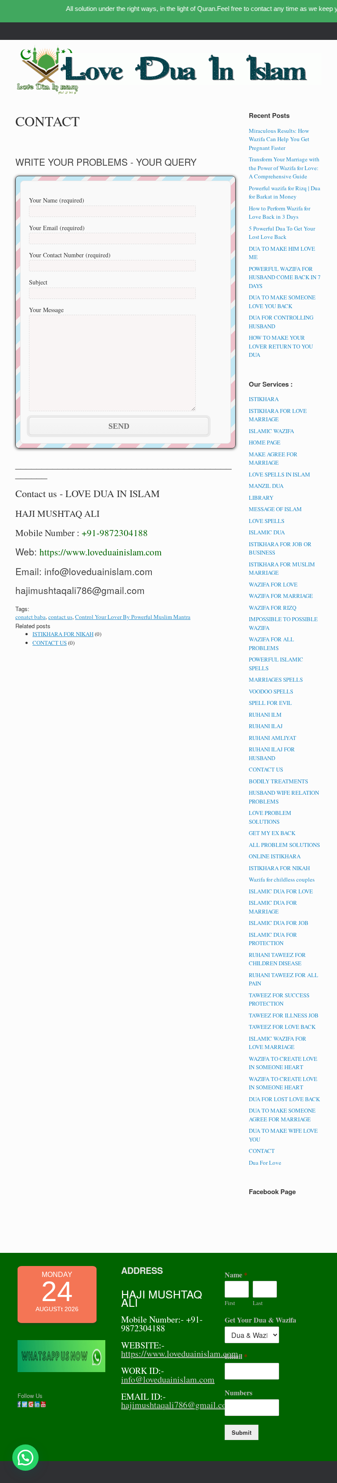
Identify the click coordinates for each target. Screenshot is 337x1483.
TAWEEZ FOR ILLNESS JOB (284, 1015)
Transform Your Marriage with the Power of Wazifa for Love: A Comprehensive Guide (284, 167)
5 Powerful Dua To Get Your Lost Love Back (282, 232)
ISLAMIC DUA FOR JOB (278, 923)
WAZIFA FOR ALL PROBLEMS (271, 643)
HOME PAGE (264, 442)
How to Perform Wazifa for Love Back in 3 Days (279, 212)
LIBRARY (261, 497)
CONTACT (262, 1151)
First (230, 1303)
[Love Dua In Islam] (48, 70)
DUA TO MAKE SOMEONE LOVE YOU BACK (282, 301)
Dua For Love (265, 1162)
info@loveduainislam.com (168, 1379)
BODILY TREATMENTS (278, 781)
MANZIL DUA (266, 486)
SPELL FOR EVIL (270, 703)
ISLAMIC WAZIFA (271, 431)
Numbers (238, 1393)
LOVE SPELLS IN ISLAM (279, 474)
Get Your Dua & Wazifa (260, 1320)
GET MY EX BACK (272, 833)
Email (236, 1356)
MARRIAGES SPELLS (276, 679)
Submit (241, 1432)
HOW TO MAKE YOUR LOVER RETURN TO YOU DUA (281, 346)
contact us (60, 617)
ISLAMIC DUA (267, 532)
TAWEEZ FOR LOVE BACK (282, 1027)
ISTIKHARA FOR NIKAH (62, 634)
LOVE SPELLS (266, 521)
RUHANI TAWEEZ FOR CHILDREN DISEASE (277, 959)
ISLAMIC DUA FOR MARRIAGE (273, 907)
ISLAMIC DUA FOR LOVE (281, 891)
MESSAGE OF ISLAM (275, 509)
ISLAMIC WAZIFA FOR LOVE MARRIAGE (277, 1043)
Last (258, 1303)
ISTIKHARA (264, 399)
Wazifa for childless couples (282, 879)
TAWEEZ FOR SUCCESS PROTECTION (279, 999)
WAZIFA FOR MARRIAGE (281, 596)
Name (236, 1275)
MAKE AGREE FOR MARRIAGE (273, 458)
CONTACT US (49, 643)
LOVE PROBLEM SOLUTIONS (270, 817)
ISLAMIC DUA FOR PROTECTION (273, 939)
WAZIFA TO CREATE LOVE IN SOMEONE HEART (283, 1063)
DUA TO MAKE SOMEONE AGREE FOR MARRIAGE (282, 1114)
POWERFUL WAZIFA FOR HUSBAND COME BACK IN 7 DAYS (285, 277)
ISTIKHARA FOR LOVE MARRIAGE (278, 415)
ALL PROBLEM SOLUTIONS (284, 845)
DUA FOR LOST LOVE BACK (284, 1099)
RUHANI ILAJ (266, 726)
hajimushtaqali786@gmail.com (177, 1405)
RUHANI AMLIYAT (272, 738)
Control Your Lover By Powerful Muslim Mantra (132, 617)
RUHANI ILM (265, 714)
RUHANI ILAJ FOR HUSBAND (272, 753)
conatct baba (30, 617)
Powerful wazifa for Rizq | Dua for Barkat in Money (284, 192)
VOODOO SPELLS (271, 691)
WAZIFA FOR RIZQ (272, 608)
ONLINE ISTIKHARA (275, 856)
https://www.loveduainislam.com (100, 552)
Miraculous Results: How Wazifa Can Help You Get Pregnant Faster (279, 139)
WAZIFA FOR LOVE (273, 584)
